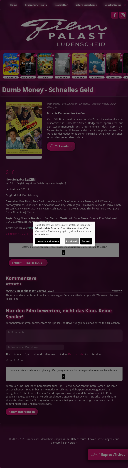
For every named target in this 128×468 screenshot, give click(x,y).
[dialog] (64, 234)
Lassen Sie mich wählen (48, 241)
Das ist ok (86, 241)
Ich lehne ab (72, 241)
